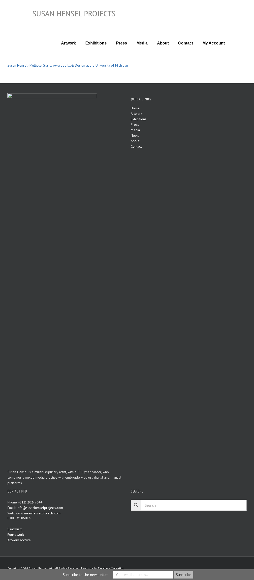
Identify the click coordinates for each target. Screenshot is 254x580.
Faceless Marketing (111, 568)
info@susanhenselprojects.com (40, 507)
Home (135, 108)
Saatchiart (14, 529)
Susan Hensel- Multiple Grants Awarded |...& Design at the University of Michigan (67, 65)
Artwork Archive (19, 540)
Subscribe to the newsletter (85, 574)
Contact (136, 146)
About (135, 141)
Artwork (136, 113)
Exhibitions (138, 119)
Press (135, 124)
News (135, 135)
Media (135, 130)
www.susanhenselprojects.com (38, 513)
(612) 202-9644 (30, 502)
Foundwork (15, 534)
